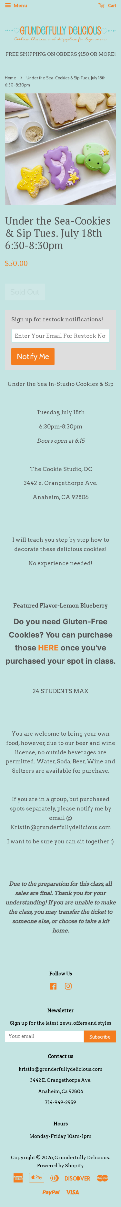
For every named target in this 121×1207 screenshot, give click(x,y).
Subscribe (100, 1037)
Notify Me (33, 356)
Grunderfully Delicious (82, 1158)
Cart (111, 5)
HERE (48, 647)
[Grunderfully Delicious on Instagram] (68, 988)
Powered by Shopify (60, 1166)
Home (10, 77)
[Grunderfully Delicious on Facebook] (53, 988)
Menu (20, 5)
